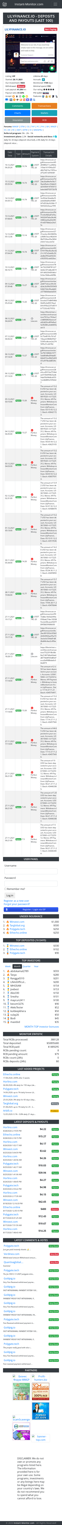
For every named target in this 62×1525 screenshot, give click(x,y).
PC (38, 126)
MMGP (15, 126)
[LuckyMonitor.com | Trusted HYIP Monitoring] (21, 1391)
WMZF (53, 126)
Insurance (18, 120)
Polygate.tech (17, 929)
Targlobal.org (17, 925)
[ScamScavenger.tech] (21, 1418)
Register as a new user (16, 900)
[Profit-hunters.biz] (40, 1378)
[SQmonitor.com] (40, 1391)
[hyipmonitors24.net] (24, 100)
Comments (17, 105)
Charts (17, 113)
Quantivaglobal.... (13, 1262)
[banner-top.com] (40, 1438)
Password (10, 878)
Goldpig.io (9, 1278)
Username (10, 865)
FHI (42, 126)
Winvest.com (17, 921)
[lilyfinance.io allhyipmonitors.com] (34, 100)
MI (9, 129)
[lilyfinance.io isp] (11, 100)
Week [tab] (8, 966)
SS (5, 129)
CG (28, 126)
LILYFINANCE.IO (15, 29)
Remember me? (16, 889)
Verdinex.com (11, 1254)
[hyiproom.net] (21, 1431)
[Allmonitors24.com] (21, 100)
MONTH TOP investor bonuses (42, 1026)
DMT (19, 129)
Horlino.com (10, 1081)
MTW (25, 129)
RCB (44, 120)
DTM (22, 126)
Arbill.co (7, 1110)
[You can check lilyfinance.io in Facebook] (54, 136)
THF (33, 126)
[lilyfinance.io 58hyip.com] (31, 100)
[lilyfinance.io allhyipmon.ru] (27, 100)
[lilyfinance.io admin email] (6, 99)
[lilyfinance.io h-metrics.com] (14, 100)
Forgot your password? (17, 904)
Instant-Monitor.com (29, 4)
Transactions (44, 105)
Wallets (44, 113)
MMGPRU (38, 129)
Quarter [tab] (27, 966)
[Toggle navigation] (55, 4)
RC (13, 129)
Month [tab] (17, 966)
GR (47, 126)
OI (30, 129)
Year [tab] (36, 966)
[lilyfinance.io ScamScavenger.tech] (17, 100)
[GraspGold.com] (40, 1411)
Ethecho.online (18, 932)
